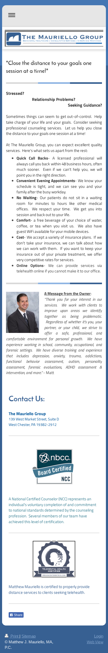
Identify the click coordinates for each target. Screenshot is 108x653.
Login (98, 636)
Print (14, 636)
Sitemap (28, 636)
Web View (95, 642)
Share (18, 615)
